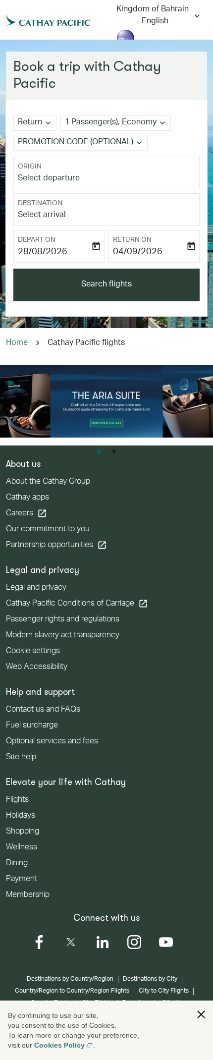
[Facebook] (39, 942)
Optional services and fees (52, 742)
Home (17, 343)
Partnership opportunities (56, 545)
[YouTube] (166, 942)
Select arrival (42, 216)
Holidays (20, 816)
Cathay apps (27, 498)
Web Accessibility (36, 667)
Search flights (106, 285)
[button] (115, 123)
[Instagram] (134, 942)
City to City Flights (164, 991)
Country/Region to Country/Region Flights (72, 991)
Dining (17, 864)
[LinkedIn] (102, 942)
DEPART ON (36, 240)
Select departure (49, 179)
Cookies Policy (59, 1045)
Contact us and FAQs (43, 710)
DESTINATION (40, 203)
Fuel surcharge (32, 726)
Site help (21, 758)
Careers (26, 513)
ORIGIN (30, 167)
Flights (17, 800)
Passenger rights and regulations (62, 620)
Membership (28, 895)
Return (30, 123)
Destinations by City (150, 979)
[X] (71, 942)
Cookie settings (33, 652)
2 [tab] (114, 451)
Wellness (21, 848)
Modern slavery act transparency (62, 636)
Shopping (22, 832)
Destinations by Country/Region (70, 979)
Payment (21, 880)
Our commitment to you (48, 530)
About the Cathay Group (48, 482)
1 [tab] (99, 451)
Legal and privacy (36, 588)
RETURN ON (132, 240)
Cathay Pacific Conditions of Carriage (77, 604)
